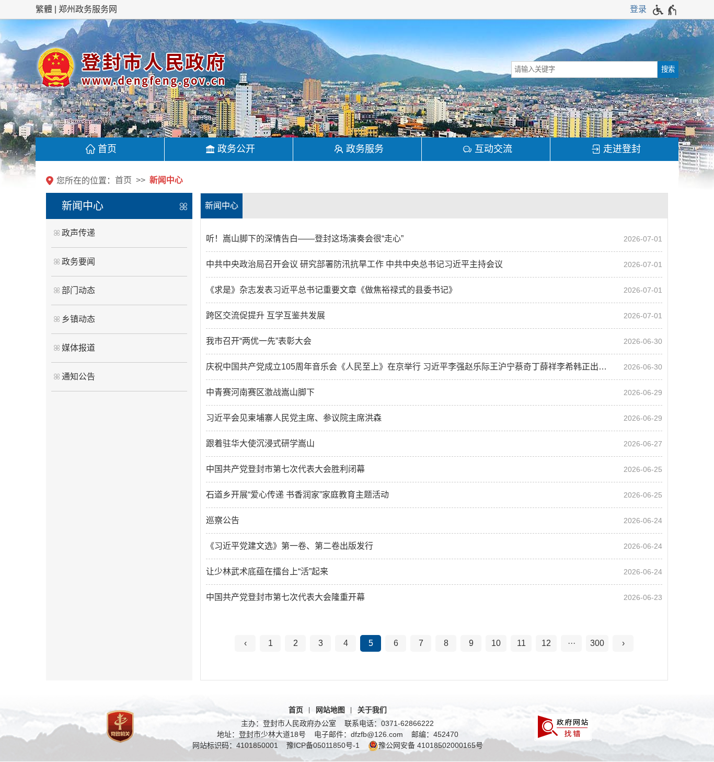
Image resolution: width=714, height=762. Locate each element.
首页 (107, 149)
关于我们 (372, 710)
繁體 (44, 9)
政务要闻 (78, 261)
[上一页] (245, 643)
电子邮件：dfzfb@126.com (358, 734)
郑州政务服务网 (88, 9)
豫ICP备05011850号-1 (323, 745)
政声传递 (78, 232)
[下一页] (623, 643)
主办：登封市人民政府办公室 (288, 723)
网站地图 (330, 710)
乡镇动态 (78, 319)
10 (496, 643)
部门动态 (78, 290)
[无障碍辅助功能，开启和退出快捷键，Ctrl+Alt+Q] (665, 10)
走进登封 (622, 149)
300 (597, 643)
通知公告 (78, 376)
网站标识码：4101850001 (235, 745)
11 (521, 643)
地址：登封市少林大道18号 (261, 734)
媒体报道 (78, 347)
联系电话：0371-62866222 (389, 723)
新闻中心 (166, 180)
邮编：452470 (434, 734)
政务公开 (236, 149)
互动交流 (493, 149)
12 (546, 643)
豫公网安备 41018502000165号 (430, 745)
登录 (638, 9)
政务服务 (365, 149)
